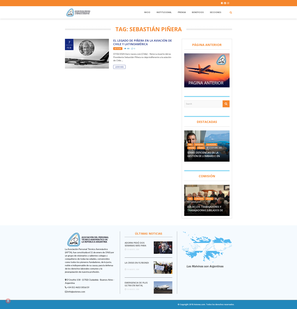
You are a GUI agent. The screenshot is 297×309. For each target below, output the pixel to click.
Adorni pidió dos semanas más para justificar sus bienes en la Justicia (137, 247)
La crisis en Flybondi (137, 262)
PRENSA (182, 12)
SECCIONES (215, 12)
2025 (190, 145)
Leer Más (119, 67)
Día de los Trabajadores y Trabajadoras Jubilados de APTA (205, 210)
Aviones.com (199, 304)
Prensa (201, 148)
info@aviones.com (76, 291)
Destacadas (211, 145)
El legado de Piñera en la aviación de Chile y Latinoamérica (142, 42)
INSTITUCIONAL (164, 12)
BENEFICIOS (198, 12)
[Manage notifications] (8, 300)
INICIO (147, 12)
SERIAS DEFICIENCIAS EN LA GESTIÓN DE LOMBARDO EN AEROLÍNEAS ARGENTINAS (203, 156)
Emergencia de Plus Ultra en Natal (136, 284)
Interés (192, 148)
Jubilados (199, 199)
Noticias (117, 48)
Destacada (199, 145)
